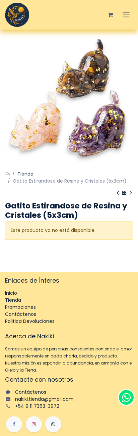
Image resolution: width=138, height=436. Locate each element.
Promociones (20, 307)
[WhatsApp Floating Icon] (126, 397)
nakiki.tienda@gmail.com (44, 399)
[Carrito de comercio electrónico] (110, 14)
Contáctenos (20, 314)
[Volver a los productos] (124, 193)
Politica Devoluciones (30, 321)
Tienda (25, 174)
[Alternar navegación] (126, 14)
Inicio (11, 293)
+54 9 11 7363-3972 (37, 406)
